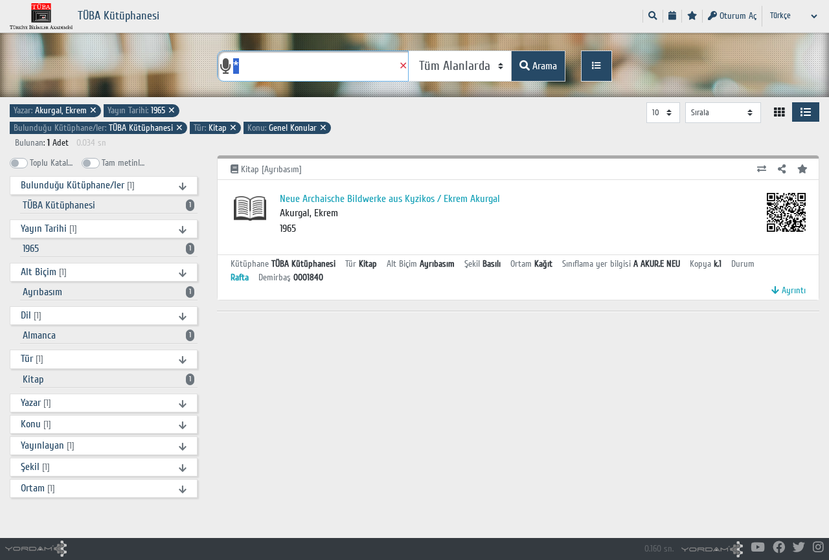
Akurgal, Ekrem (55, 110)
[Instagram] (818, 548)
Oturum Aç (736, 15)
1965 (142, 110)
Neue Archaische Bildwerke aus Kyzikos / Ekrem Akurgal (390, 198)
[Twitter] (799, 548)
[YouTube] (758, 548)
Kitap (215, 127)
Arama (543, 66)
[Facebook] (779, 548)
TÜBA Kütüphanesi (98, 127)
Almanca (107, 335)
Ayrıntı (792, 290)
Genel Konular (287, 127)
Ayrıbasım (107, 292)
